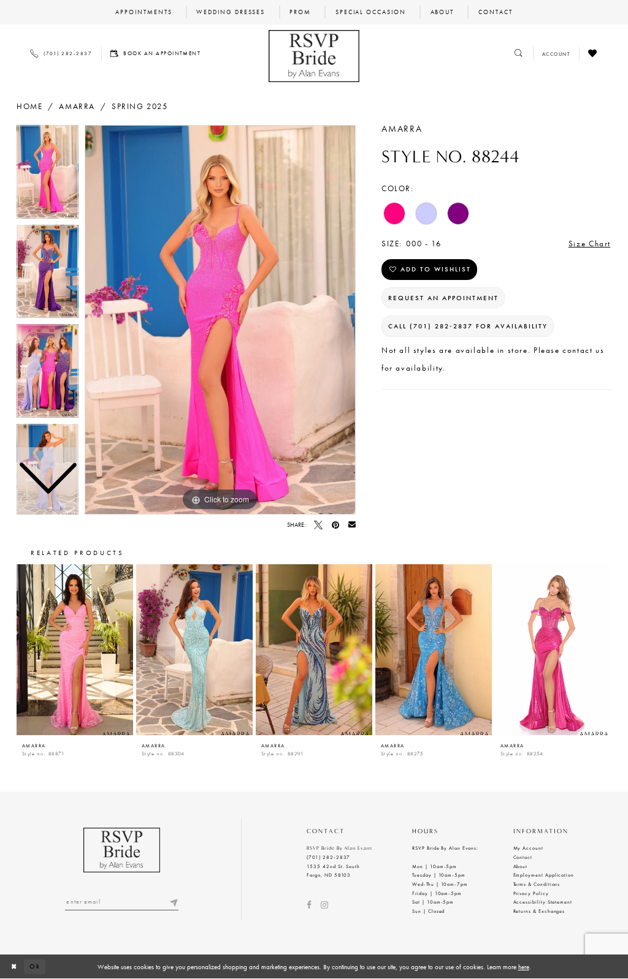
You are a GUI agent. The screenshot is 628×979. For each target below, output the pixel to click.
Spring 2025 (140, 106)
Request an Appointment (443, 298)
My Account (528, 848)
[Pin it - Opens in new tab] (335, 525)
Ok (34, 966)
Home (29, 106)
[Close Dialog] (14, 967)
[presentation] (75, 649)
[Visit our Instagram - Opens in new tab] (324, 905)
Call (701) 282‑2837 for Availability (468, 326)
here (523, 966)
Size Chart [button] (590, 243)
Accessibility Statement (543, 902)
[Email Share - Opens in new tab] (352, 525)
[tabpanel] (220, 320)
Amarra (77, 106)
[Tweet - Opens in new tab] (318, 525)
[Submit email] (173, 901)
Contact (523, 857)
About (520, 866)
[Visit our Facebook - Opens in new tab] (309, 905)
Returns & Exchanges (539, 911)
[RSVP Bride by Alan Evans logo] (314, 56)
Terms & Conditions (537, 884)
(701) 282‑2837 (328, 857)
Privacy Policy (531, 893)
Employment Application (544, 875)
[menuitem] (144, 12)
